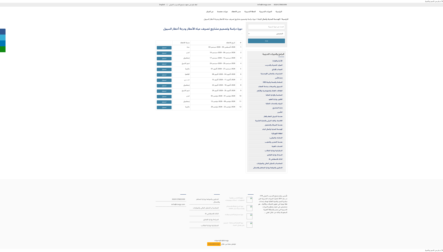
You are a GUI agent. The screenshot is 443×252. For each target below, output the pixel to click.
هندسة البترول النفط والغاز (273, 116)
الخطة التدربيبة (250, 11)
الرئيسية (279, 11)
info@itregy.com (264, 4)
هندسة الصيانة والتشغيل (273, 125)
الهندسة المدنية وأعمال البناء (272, 129)
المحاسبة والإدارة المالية (274, 95)
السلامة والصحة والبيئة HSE (272, 82)
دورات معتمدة (222, 11)
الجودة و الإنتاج (277, 69)
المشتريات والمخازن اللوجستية (271, 73)
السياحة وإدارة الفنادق (274, 155)
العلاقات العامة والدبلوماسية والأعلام (269, 90)
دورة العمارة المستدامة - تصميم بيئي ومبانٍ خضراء (234, 224)
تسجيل (164, 47)
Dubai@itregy (214, 244)
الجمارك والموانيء (275, 137)
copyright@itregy (221, 240)
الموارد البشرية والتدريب (273, 65)
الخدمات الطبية (277, 146)
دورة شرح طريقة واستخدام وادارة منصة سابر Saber (235, 207)
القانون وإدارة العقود (275, 99)
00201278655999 (280, 4)
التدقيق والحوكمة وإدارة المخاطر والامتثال (267, 167)
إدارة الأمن (278, 78)
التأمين (279, 112)
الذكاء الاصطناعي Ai (275, 159)
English (162, 4)
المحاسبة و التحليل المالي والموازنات (269, 163)
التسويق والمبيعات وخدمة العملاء (270, 86)
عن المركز (209, 11)
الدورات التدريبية (265, 11)
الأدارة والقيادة (277, 60)
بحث (266, 40)
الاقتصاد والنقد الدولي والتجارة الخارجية (268, 120)
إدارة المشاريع (277, 107)
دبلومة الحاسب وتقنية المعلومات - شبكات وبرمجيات (234, 199)
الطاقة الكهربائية (276, 133)
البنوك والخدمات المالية (274, 103)
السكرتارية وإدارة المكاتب (273, 150)
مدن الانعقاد (236, 11)
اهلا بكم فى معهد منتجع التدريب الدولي (183, 4)
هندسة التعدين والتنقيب (273, 142)
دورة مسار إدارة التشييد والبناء (234, 214)
